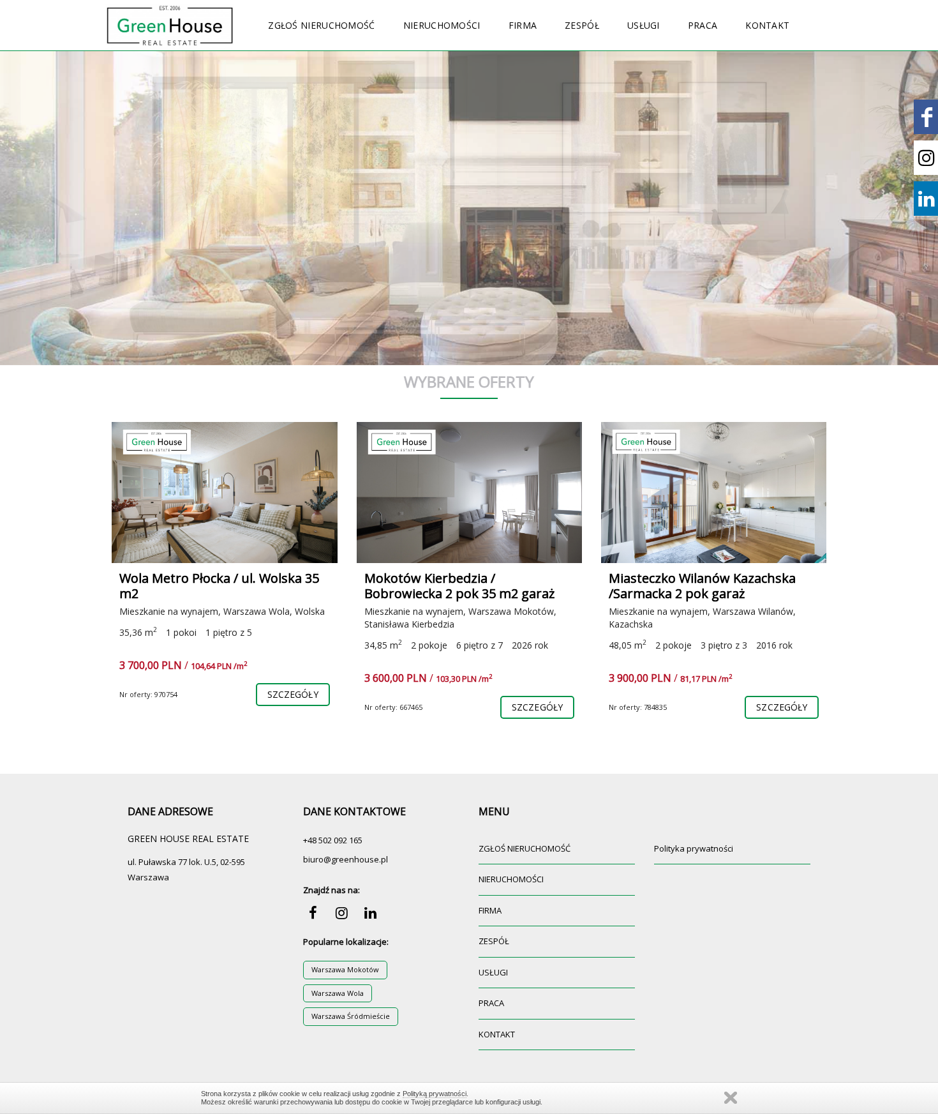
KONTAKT (767, 25)
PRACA (703, 25)
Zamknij (730, 1098)
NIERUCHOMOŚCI (441, 25)
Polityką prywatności (434, 1093)
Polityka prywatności (693, 848)
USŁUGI (643, 25)
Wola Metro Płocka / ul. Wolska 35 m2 (219, 585)
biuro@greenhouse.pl (345, 859)
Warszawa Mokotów (345, 969)
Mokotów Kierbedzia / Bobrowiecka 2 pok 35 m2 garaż (459, 585)
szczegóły (292, 694)
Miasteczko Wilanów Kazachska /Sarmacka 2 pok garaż (702, 585)
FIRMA (523, 25)
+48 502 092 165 (332, 840)
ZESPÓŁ (582, 25)
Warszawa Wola (337, 993)
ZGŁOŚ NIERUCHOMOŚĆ (321, 25)
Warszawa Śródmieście (350, 1016)
